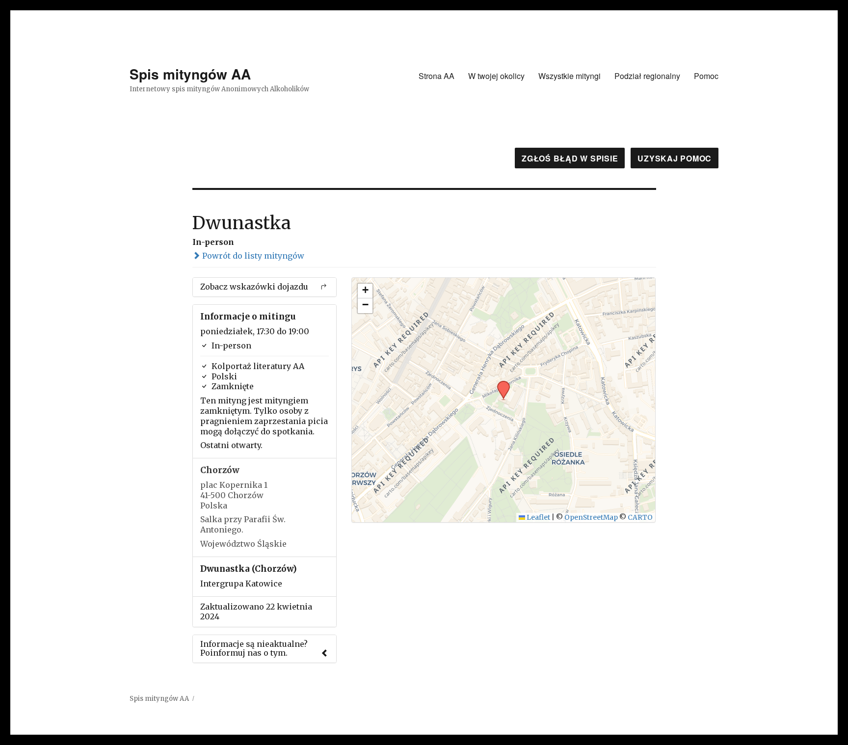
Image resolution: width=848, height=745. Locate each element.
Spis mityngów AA (190, 74)
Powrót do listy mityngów (252, 256)
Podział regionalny (647, 75)
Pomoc (706, 75)
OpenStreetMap (591, 517)
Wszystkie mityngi (569, 75)
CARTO (640, 517)
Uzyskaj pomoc (674, 158)
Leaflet (537, 517)
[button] (500, 384)
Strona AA (436, 75)
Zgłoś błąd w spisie (570, 158)
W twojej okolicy (496, 75)
